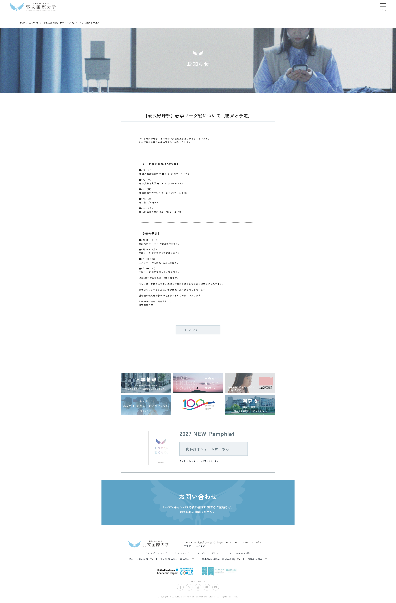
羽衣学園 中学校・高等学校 (175, 559)
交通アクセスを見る (194, 546)
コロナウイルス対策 (239, 553)
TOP (22, 22)
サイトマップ (182, 553)
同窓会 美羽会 (255, 559)
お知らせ (34, 22)
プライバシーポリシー (209, 553)
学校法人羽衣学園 (138, 559)
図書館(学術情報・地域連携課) (218, 559)
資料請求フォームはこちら (207, 448)
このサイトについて (156, 553)
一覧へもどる (190, 330)
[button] (382, 7)
